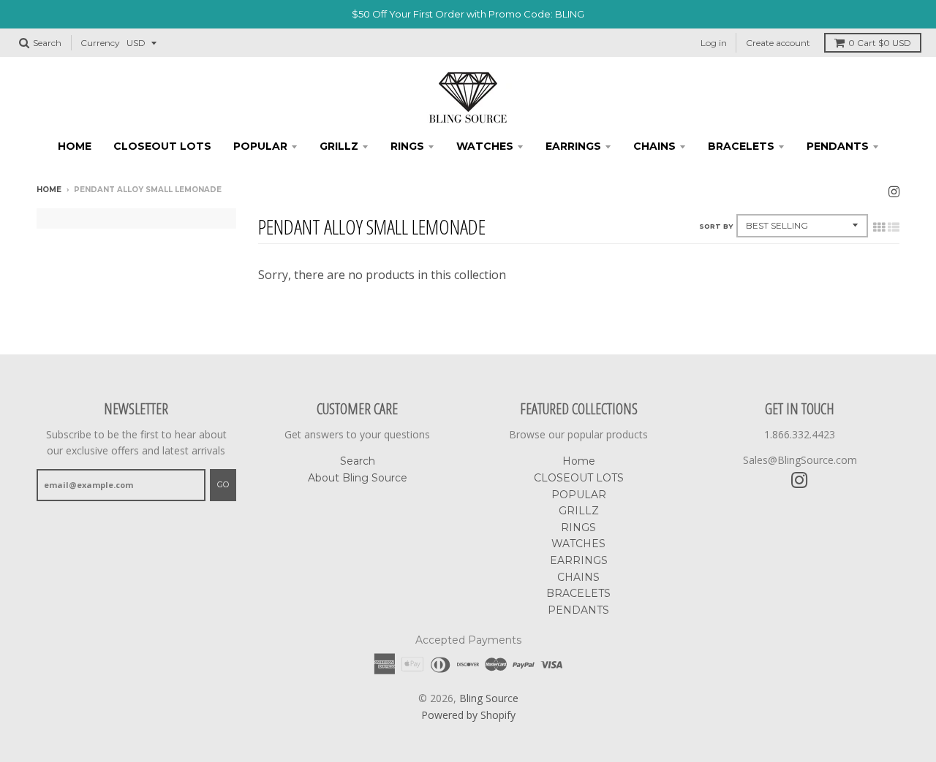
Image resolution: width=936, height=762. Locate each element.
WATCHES (484, 146)
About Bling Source (357, 477)
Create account (778, 42)
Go (223, 484)
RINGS (407, 146)
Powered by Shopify (468, 715)
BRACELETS (741, 146)
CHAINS (654, 146)
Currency (100, 42)
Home (74, 146)
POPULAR (260, 146)
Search (357, 461)
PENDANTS (838, 146)
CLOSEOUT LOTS (162, 146)
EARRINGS (573, 146)
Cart (879, 42)
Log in (714, 42)
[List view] (893, 227)
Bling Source (488, 698)
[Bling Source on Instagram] (893, 191)
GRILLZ (339, 146)
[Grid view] (879, 227)
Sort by (716, 226)
